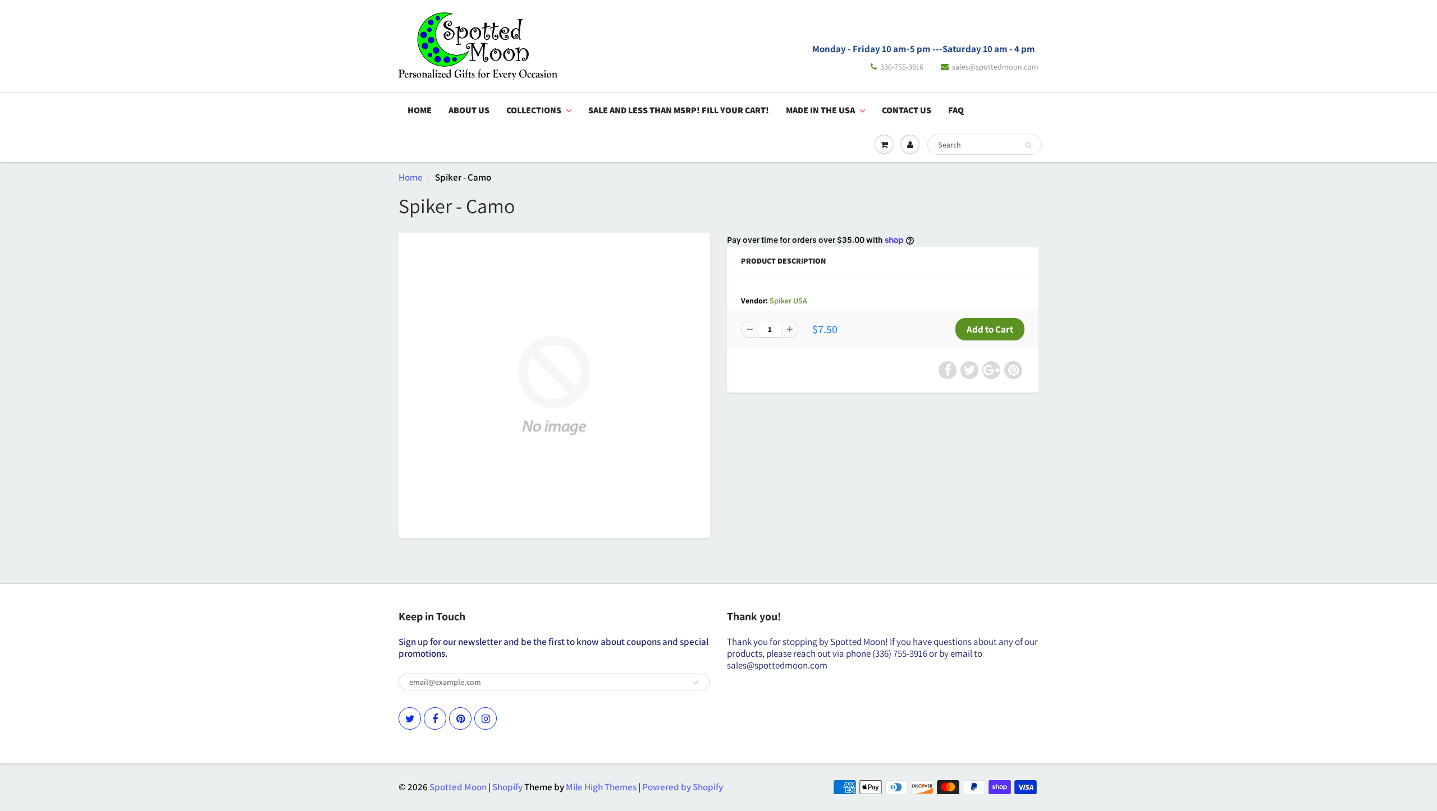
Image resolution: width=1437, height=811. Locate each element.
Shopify (507, 787)
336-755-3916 (901, 67)
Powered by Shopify (682, 787)
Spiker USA (788, 301)
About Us (469, 110)
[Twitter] (410, 718)
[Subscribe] (696, 683)
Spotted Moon (458, 787)
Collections (533, 110)
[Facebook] (435, 718)
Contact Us (906, 110)
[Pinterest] (460, 718)
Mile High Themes (601, 787)
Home (420, 110)
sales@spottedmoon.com (995, 67)
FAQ (956, 110)
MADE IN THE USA (820, 110)
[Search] (1028, 145)
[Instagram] (485, 718)
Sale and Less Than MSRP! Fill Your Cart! (678, 110)
